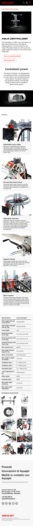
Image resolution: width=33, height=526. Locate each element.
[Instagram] (3, 504)
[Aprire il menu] (30, 3)
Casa (3, 9)
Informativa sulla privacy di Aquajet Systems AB (15, 482)
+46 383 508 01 (7, 497)
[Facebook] (9, 504)
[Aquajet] (8, 3)
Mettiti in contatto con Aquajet (15, 477)
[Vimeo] (16, 504)
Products (7, 9)
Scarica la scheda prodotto (12, 56)
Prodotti (7, 467)
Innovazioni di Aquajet (15, 471)
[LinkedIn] (6, 504)
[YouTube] (13, 504)
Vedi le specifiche (9, 60)
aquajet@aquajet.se (8, 499)
